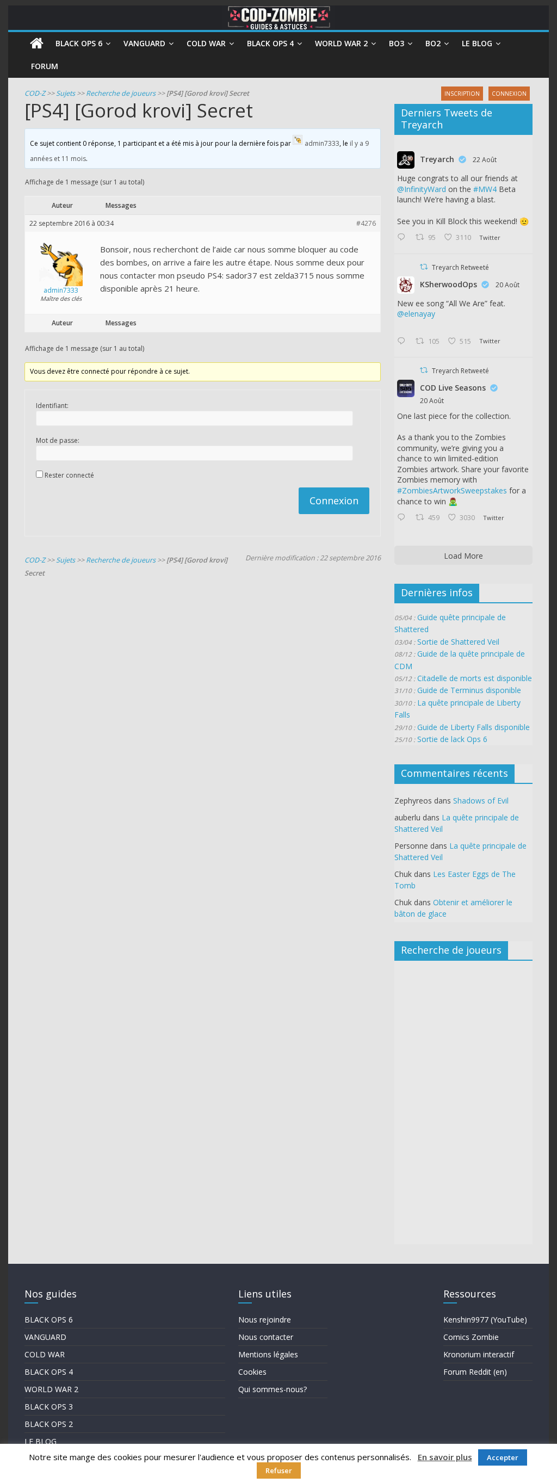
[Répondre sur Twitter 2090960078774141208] (403, 238)
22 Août (485, 159)
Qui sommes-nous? (272, 1389)
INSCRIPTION (462, 93)
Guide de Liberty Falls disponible (473, 727)
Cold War (206, 43)
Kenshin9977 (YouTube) (485, 1319)
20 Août (507, 284)
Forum (44, 66)
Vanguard (144, 43)
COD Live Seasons (453, 387)
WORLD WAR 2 (51, 1389)
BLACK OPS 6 (48, 1319)
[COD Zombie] (36, 43)
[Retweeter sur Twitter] (424, 267)
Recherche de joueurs (121, 93)
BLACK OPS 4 (48, 1372)
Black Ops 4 (270, 43)
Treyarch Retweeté (460, 267)
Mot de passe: (57, 440)
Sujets (65, 93)
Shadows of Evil (481, 800)
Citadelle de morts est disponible (474, 678)
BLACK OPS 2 (48, 1424)
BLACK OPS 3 (48, 1406)
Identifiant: (52, 405)
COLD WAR (44, 1354)
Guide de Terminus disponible (469, 690)
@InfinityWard (421, 189)
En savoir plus (445, 1456)
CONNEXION (509, 93)
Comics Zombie (471, 1337)
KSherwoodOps (448, 284)
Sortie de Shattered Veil (458, 642)
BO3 (396, 43)
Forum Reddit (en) (475, 1372)
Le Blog (477, 43)
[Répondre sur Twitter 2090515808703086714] (403, 518)
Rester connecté (69, 475)
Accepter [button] (502, 1457)
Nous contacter (265, 1337)
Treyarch (437, 159)
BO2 (433, 43)
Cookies (252, 1372)
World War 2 (341, 43)
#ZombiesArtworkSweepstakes (452, 490)
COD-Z (34, 93)
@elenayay (416, 313)
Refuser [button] (278, 1470)
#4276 (366, 223)
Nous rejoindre (264, 1319)
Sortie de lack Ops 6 (452, 739)
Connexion (334, 500)
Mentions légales (268, 1354)
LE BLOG (40, 1441)
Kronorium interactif (478, 1354)
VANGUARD (45, 1337)
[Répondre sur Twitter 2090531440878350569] (403, 342)
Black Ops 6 (78, 43)
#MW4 (485, 189)
